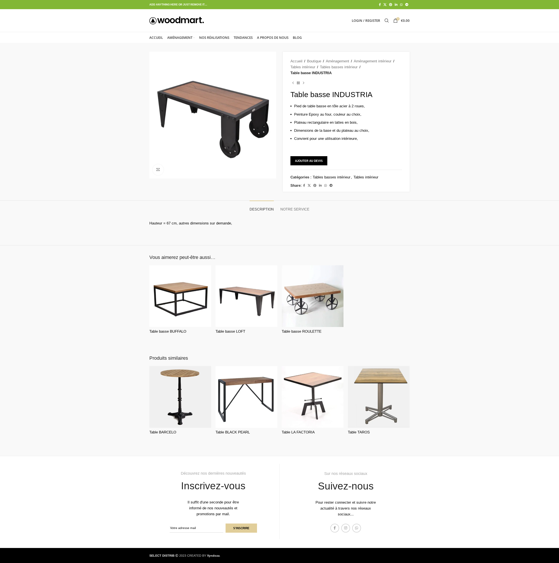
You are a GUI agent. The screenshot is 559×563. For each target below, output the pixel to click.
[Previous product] (293, 83)
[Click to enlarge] (158, 169)
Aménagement (337, 61)
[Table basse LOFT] (246, 296)
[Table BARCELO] (180, 397)
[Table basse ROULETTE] (312, 296)
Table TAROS (359, 432)
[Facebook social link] (380, 5)
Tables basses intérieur (339, 67)
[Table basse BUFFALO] (180, 296)
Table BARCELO (162, 432)
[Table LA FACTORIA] (312, 397)
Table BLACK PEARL (233, 432)
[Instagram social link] (345, 528)
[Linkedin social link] (396, 5)
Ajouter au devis (309, 161)
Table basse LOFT (230, 331)
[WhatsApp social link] (401, 5)
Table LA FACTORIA (298, 432)
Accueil (296, 61)
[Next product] (303, 83)
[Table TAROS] (379, 397)
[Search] (386, 20)
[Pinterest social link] (390, 5)
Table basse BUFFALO (167, 331)
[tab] (262, 207)
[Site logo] (176, 20)
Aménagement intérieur (373, 61)
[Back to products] (298, 83)
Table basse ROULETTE (301, 331)
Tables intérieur (302, 67)
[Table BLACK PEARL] (246, 397)
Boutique (314, 61)
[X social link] (385, 5)
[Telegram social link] (407, 5)
